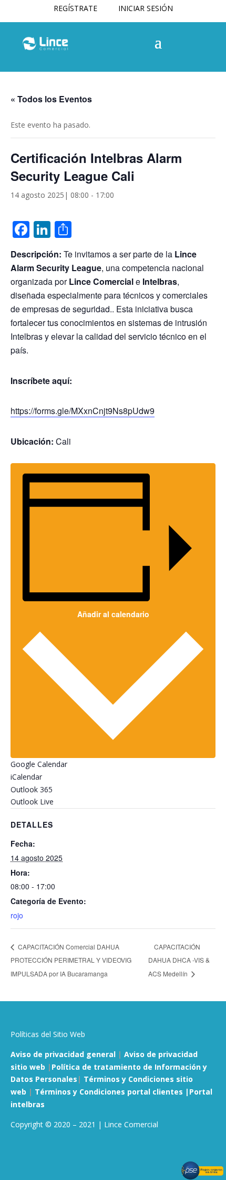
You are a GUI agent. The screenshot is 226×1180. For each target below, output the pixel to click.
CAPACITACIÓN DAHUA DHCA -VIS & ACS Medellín (179, 960)
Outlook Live (32, 802)
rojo (17, 915)
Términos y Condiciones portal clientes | (112, 1092)
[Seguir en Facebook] (19, 1155)
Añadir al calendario (113, 614)
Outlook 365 (32, 789)
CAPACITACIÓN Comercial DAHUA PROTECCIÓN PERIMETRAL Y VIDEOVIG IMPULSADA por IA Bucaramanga (71, 960)
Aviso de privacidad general (63, 1054)
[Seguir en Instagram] (40, 1155)
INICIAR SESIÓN (145, 8)
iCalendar (26, 777)
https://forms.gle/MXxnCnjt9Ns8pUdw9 (83, 411)
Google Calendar (39, 764)
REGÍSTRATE (75, 8)
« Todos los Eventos (51, 99)
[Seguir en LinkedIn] (61, 1155)
